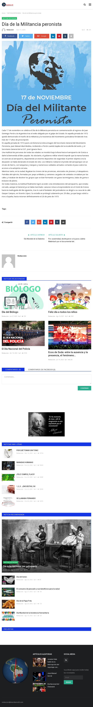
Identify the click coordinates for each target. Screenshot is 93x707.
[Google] (39, 222)
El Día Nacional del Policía (16, 348)
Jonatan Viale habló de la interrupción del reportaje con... (53, 663)
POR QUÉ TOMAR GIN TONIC (27, 450)
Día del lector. (21, 577)
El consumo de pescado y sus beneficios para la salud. (38, 589)
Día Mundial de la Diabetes (34, 239)
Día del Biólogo (10, 312)
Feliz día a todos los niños (62, 312)
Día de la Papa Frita (24, 601)
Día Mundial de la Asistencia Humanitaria (32, 613)
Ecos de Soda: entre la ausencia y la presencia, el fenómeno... (68, 354)
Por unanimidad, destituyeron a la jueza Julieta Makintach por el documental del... (66, 240)
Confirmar (84, 388)
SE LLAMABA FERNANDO (26, 498)
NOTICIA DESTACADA (14, 13)
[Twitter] (33, 222)
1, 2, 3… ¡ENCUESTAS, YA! (25, 486)
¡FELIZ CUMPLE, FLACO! (25, 474)
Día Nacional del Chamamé (53, 685)
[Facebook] (27, 222)
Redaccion (10, 30)
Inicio (3, 13)
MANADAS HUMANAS (24, 462)
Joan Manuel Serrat (52, 674)
